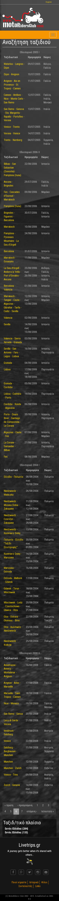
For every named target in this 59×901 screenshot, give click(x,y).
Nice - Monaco (11, 703)
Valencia (8, 317)
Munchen (8, 761)
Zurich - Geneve (12, 785)
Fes (6, 456)
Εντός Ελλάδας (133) (16, 832)
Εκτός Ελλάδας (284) (16, 828)
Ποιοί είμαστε (19, 882)
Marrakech (9, 226)
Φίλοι (44, 882)
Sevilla (7, 324)
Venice (7, 740)
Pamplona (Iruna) (12, 206)
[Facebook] (13, 872)
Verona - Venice (12, 133)
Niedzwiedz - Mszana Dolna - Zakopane (12, 505)
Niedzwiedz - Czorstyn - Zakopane (11, 519)
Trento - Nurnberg (13, 140)
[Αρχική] (22, 17)
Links (37, 886)
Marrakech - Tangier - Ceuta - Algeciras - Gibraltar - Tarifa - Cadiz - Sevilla (13, 304)
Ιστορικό (34, 882)
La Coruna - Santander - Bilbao (10, 446)
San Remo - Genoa (13, 713)
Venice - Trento (12, 126)
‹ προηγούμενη (25, 805)
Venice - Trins (11, 774)
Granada (8, 362)
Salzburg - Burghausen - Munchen (10, 751)
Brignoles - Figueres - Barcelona (9, 216)
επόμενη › (32, 811)
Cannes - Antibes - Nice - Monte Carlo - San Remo (14, 98)
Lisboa (7, 369)
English (49, 2)
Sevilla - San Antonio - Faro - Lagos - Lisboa (12, 352)
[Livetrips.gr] (29, 861)
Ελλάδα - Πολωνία (13, 476)
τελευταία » (47, 811)
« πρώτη (9, 805)
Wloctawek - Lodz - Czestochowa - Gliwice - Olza (13, 606)
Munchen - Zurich (12, 768)
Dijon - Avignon (11, 74)
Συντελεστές (25, 886)
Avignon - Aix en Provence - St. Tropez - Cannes (12, 84)
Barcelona (9, 251)
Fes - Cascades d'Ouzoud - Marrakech (12, 195)
